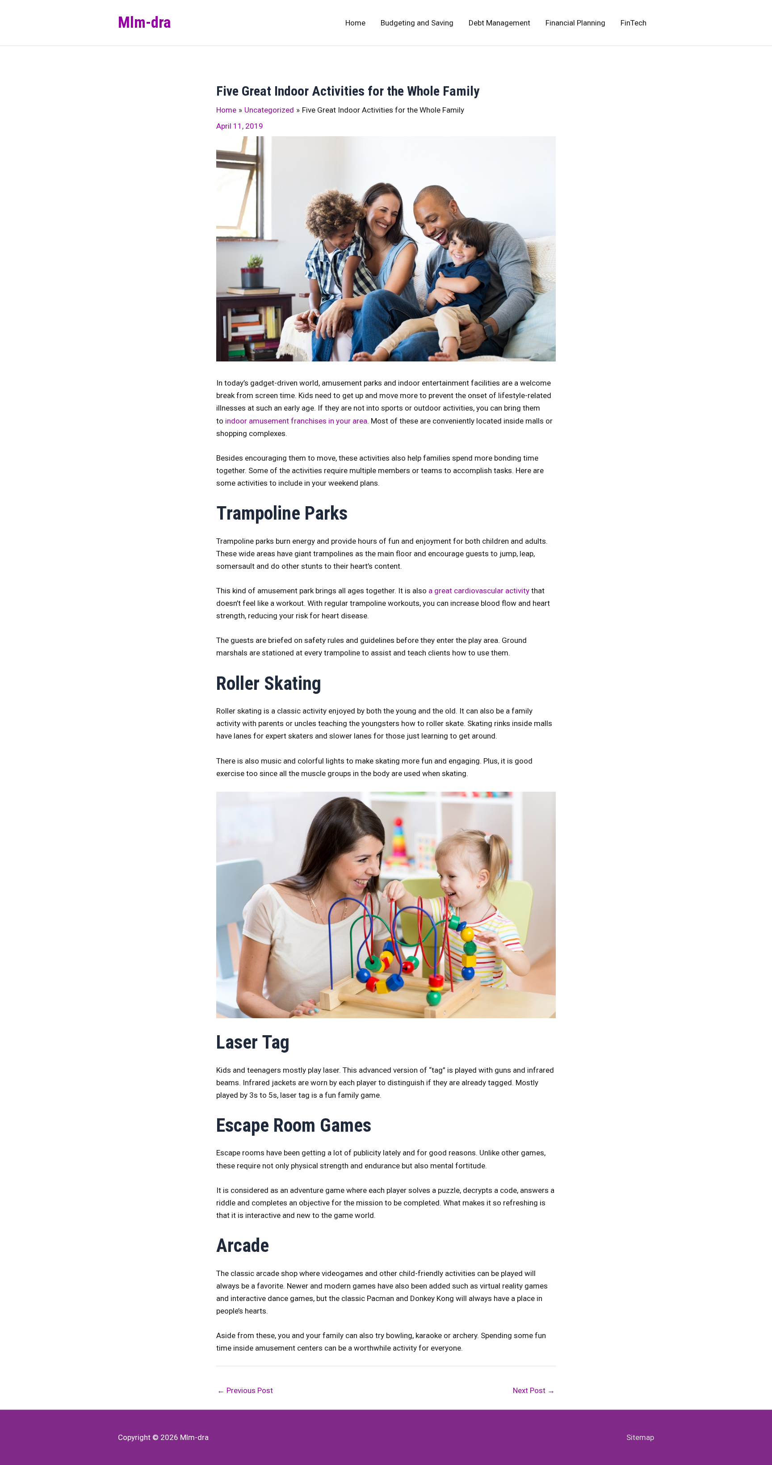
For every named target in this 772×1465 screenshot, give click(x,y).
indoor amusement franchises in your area (296, 420)
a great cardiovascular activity (478, 590)
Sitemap (640, 1437)
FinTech (633, 22)
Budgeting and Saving (417, 22)
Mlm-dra (144, 22)
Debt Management (499, 22)
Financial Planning (575, 22)
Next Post (534, 1390)
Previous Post (245, 1390)
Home (355, 22)
